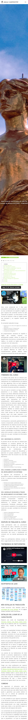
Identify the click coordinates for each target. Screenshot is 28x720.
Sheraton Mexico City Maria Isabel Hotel (13, 621)
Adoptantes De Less (8, 275)
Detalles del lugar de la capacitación (11, 278)
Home (3, 257)
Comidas (5, 279)
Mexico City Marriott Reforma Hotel (13, 669)
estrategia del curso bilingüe (9, 609)
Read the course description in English (12, 284)
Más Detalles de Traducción (9, 277)
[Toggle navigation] (25, 2)
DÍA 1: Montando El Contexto (9, 266)
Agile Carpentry (10, 2)
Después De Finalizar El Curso (10, 273)
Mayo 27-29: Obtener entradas (11, 287)
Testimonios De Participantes (10, 274)
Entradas (5, 281)
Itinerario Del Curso (8, 265)
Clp (6, 257)
